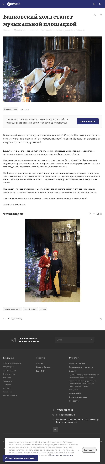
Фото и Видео (43, 367)
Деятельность (9, 374)
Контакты (74, 401)
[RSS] (95, 14)
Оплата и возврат (78, 397)
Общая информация (12, 363)
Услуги (72, 371)
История (6, 388)
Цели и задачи (9, 370)
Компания (8, 358)
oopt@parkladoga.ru (65, 415)
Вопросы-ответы (10, 395)
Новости (40, 358)
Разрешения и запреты (81, 367)
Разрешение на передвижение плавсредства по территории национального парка (82, 383)
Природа (7, 385)
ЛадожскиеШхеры (12, 309)
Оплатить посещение (20, 458)
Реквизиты (8, 381)
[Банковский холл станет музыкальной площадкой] (52, 69)
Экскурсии (73, 389)
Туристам (74, 358)
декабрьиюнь (30, 309)
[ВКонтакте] (55, 429)
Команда (7, 377)
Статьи (39, 363)
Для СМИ (40, 371)
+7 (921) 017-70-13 (64, 410)
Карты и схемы (77, 363)
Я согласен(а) (89, 450)
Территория (8, 367)
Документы (8, 392)
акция (43, 309)
